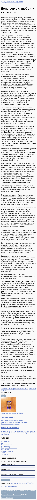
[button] (5, 4)
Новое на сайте (8, 417)
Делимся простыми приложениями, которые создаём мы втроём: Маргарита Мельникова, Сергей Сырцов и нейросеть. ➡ (18, 432)
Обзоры (3, 452)
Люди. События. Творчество (11, 495)
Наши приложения (10, 427)
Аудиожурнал (5, 441)
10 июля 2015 (6, 389)
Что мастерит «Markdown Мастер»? (12, 420)
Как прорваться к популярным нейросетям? (15, 422)
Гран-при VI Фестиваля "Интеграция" (13, 413)
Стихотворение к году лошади (10, 424)
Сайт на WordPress (7, 498)
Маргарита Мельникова (19, 389)
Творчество (4, 454)
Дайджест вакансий (7, 445)
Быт (2, 443)
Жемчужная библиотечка (9, 448)
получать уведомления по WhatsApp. (22, 483)
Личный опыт (5, 449)
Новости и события (7, 451)
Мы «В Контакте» (9, 487)
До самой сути (5, 446)
